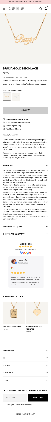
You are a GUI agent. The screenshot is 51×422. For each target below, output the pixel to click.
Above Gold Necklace (12, 327)
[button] (4, 8)
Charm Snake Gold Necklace (34, 328)
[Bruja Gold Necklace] (7, 97)
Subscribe (38, 398)
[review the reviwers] (11, 269)
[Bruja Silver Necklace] (16, 97)
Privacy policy (27, 405)
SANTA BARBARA (28, 414)
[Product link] (14, 318)
